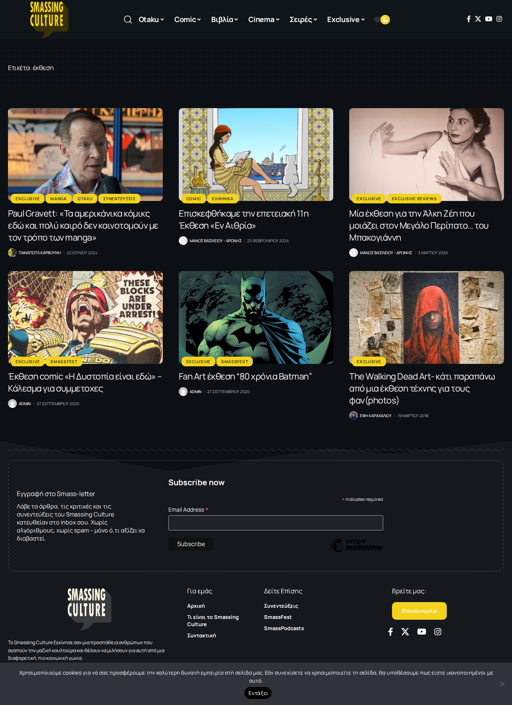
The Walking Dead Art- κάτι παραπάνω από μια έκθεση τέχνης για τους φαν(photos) (422, 388)
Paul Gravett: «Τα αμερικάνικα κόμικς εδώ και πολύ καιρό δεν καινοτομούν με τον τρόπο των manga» (83, 225)
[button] (128, 19)
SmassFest (63, 361)
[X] (478, 19)
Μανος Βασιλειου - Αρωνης (216, 240)
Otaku (85, 198)
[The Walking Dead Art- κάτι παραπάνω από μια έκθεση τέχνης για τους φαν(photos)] (426, 317)
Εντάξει (258, 693)
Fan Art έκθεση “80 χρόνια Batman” (245, 376)
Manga (58, 198)
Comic (194, 198)
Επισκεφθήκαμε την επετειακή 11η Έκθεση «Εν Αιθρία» (244, 219)
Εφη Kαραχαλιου (376, 415)
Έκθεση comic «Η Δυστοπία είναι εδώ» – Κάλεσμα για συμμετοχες (85, 382)
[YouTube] (488, 19)
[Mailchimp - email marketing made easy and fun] (356, 551)
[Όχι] (502, 684)
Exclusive (28, 198)
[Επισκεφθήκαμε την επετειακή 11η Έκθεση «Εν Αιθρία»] (256, 154)
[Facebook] (469, 19)
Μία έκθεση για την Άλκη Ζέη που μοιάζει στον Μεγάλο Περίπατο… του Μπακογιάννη (419, 225)
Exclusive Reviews (414, 198)
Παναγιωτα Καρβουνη (40, 252)
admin (25, 403)
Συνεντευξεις (119, 198)
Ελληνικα (223, 198)
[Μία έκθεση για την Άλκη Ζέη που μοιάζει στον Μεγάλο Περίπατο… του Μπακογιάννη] (426, 154)
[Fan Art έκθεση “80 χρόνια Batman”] (256, 317)
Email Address (188, 509)
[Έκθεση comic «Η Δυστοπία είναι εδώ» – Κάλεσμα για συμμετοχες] (85, 317)
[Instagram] (499, 19)
